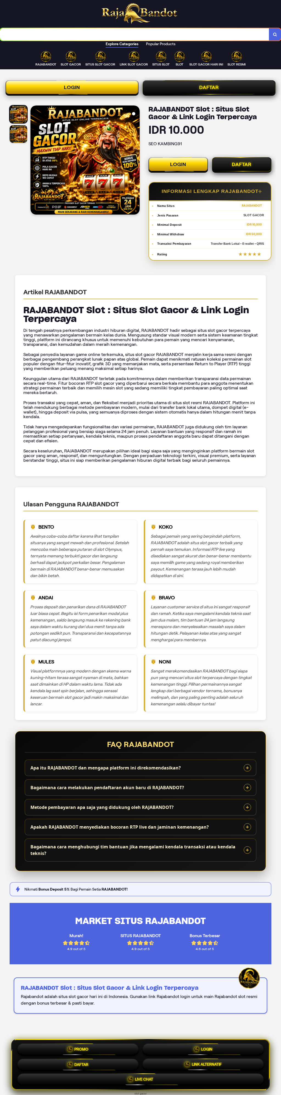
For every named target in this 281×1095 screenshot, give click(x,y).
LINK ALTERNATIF (207, 1063)
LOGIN (72, 87)
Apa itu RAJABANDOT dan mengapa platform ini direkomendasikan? (105, 768)
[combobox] (134, 34)
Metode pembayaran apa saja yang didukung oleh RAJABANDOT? (102, 807)
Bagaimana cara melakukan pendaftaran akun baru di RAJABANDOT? (107, 788)
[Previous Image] (34, 161)
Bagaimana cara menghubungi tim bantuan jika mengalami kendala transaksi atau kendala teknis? (132, 850)
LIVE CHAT (144, 1079)
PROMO (81, 1047)
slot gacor (140, 1093)
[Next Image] (135, 161)
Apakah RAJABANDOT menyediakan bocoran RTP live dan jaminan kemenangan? (119, 827)
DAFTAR (209, 87)
